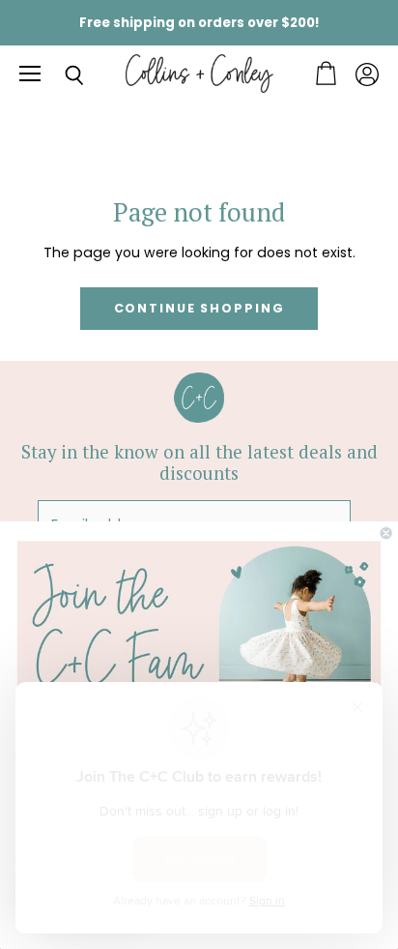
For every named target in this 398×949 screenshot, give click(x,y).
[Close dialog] (386, 533)
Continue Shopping (199, 308)
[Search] (59, 75)
